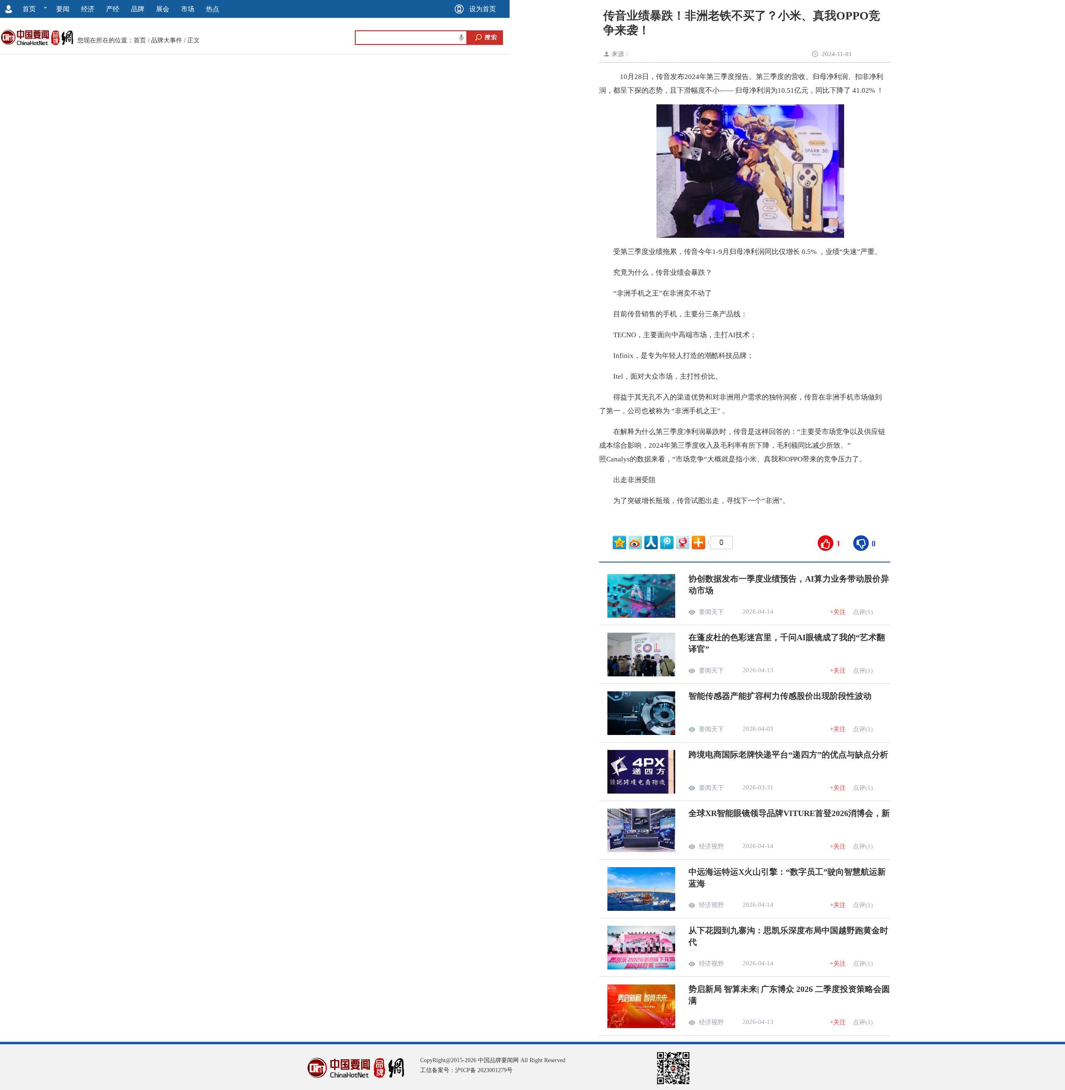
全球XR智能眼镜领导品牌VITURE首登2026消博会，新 (789, 813)
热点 (212, 8)
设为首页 (482, 8)
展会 (162, 8)
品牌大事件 (166, 40)
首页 (29, 8)
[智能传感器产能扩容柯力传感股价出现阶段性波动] (641, 733)
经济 (87, 8)
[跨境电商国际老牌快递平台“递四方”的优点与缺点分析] (641, 791)
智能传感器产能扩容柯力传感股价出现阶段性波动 (780, 695)
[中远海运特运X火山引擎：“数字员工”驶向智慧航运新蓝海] (641, 908)
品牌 (137, 8)
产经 (112, 8)
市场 (187, 8)
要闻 (62, 8)
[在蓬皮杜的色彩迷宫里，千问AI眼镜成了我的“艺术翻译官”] (641, 674)
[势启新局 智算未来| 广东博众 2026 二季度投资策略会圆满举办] (641, 1026)
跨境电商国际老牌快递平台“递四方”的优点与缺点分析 (788, 754)
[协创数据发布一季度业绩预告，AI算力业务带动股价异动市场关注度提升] (641, 615)
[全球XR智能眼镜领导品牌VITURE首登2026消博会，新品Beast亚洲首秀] (641, 850)
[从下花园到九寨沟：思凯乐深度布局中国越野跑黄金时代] (641, 967)
